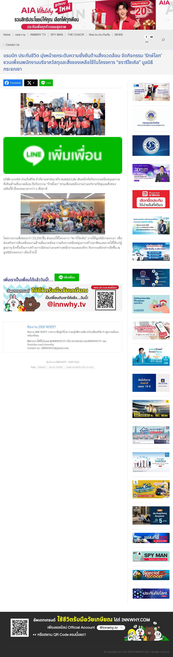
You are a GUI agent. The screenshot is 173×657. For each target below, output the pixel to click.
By (56, 362)
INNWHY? (42, 367)
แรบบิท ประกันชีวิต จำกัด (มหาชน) (79, 367)
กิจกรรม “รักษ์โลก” (56, 367)
